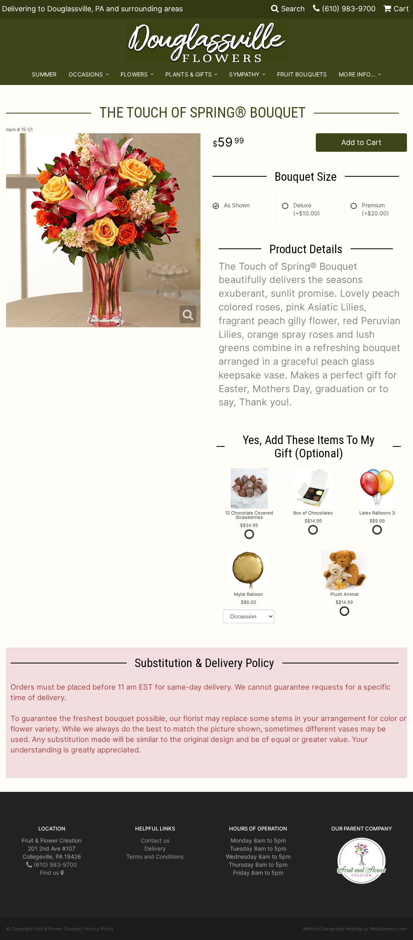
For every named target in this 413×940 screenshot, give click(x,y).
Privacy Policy (98, 929)
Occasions (86, 74)
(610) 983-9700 (348, 8)
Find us (50, 872)
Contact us (155, 840)
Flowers (134, 74)
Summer (44, 74)
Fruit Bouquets (302, 74)
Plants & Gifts (188, 74)
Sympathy (244, 74)
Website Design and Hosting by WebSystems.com (355, 929)
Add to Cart (361, 142)
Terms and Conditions (155, 856)
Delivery (155, 848)
